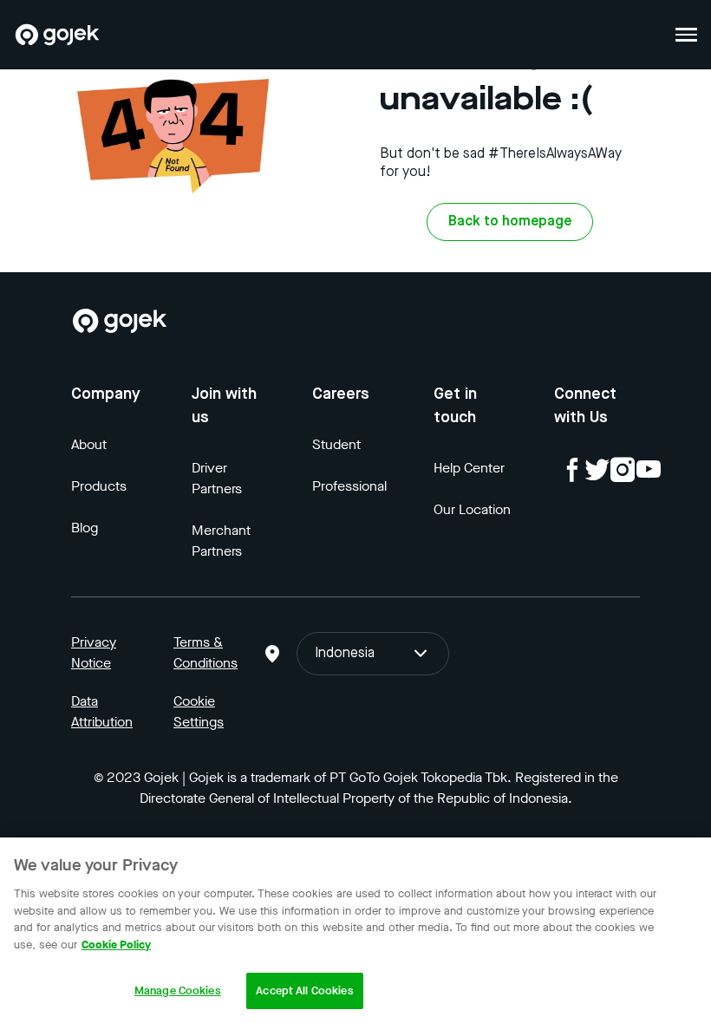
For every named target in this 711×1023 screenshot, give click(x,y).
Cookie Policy (116, 944)
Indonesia (345, 654)
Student (336, 444)
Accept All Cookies (304, 990)
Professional (349, 486)
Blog (84, 527)
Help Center (469, 468)
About (89, 444)
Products (99, 486)
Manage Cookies (177, 990)
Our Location (472, 509)
